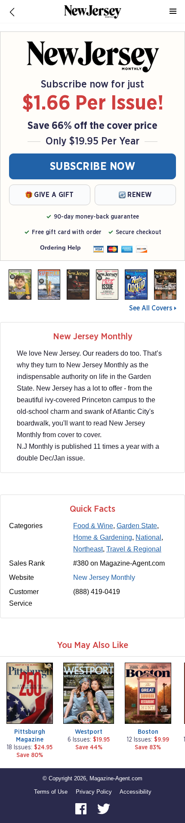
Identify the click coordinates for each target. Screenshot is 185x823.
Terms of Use (51, 792)
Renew (139, 194)
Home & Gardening (102, 537)
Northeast (88, 549)
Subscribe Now (93, 166)
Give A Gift (54, 194)
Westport (88, 732)
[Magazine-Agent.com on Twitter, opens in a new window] (103, 808)
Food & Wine (93, 525)
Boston (148, 732)
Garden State (137, 525)
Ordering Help (60, 247)
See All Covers (150, 308)
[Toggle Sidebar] (173, 11)
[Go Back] (12, 11)
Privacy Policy (94, 792)
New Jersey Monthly (104, 577)
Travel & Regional (133, 549)
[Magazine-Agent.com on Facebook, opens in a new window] (81, 808)
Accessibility (135, 792)
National (148, 537)
